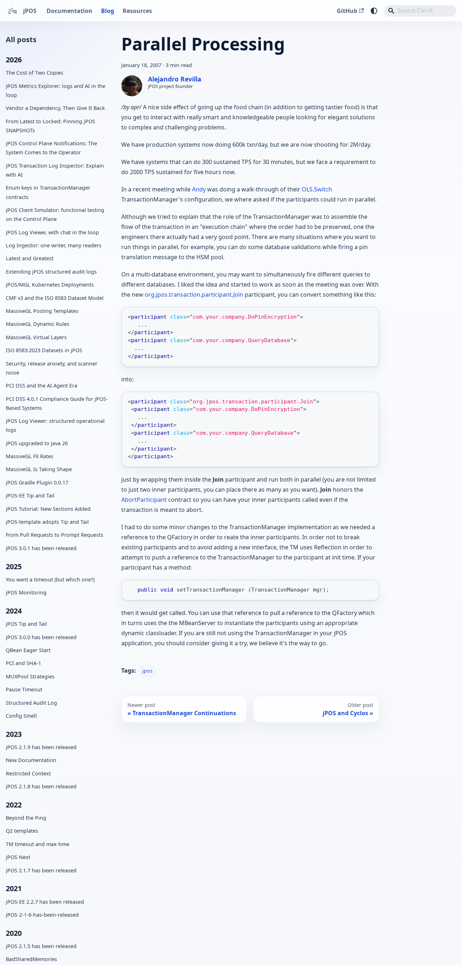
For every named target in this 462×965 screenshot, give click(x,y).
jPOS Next (18, 857)
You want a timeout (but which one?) (50, 579)
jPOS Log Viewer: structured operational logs (55, 425)
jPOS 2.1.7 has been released (41, 870)
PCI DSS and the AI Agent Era (41, 385)
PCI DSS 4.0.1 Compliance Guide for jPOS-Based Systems (57, 403)
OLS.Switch (317, 189)
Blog (107, 11)
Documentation (69, 11)
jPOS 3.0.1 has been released (41, 547)
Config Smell (21, 715)
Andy (199, 189)
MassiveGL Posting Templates (42, 310)
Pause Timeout (24, 689)
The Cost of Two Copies (34, 72)
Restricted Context (28, 773)
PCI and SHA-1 (23, 663)
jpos (147, 670)
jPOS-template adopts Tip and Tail (47, 521)
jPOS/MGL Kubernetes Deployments (50, 284)
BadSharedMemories (31, 959)
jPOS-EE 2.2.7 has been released (45, 901)
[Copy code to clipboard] (370, 316)
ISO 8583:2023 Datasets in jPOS (44, 350)
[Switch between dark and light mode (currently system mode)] (374, 11)
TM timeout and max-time (37, 843)
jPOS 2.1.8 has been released (41, 786)
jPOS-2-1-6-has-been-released (42, 914)
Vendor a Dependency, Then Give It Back (55, 108)
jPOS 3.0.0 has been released (41, 636)
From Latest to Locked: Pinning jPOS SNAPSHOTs (50, 125)
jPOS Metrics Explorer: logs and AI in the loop (55, 90)
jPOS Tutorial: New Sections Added (48, 508)
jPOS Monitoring (26, 592)
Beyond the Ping (26, 817)
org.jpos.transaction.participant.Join (194, 294)
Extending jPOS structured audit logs (51, 271)
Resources (137, 11)
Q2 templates (22, 830)
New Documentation (31, 760)
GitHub (347, 11)
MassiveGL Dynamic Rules (37, 323)
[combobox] (420, 11)
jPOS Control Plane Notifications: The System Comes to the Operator (51, 148)
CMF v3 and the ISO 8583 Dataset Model (55, 297)
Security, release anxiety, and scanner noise (51, 368)
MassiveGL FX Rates (29, 456)
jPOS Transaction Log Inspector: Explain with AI (55, 170)
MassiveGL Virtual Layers (36, 336)
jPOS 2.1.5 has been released (41, 945)
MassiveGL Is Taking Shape (39, 469)
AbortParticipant (144, 500)
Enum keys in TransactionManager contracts (48, 192)
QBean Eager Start (28, 649)
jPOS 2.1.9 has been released (41, 746)
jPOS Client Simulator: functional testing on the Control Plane (55, 214)
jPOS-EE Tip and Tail (30, 495)
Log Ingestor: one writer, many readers (53, 245)
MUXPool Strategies (30, 676)
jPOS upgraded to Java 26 (37, 442)
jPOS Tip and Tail (26, 623)
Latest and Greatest (29, 258)
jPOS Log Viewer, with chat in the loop (52, 232)
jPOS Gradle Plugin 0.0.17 (37, 482)
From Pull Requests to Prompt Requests (54, 534)
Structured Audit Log (31, 702)
